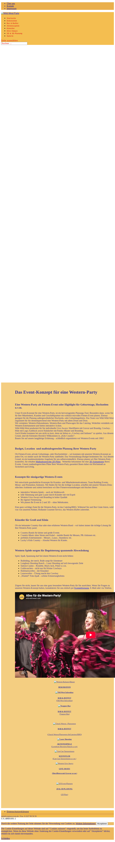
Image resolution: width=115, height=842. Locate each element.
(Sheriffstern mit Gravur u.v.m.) (64, 773)
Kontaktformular (81, 588)
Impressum (11, 8)
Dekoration (12, 21)
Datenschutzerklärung (18, 811)
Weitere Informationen (86, 823)
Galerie (10, 36)
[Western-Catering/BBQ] (64, 724)
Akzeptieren (102, 824)
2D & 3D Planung (14, 33)
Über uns (11, 3)
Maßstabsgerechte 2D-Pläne (48, 461)
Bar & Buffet (12, 23)
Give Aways (12, 31)
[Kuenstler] (64, 751)
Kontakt (10, 6)
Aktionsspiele (13, 26)
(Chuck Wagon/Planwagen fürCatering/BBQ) (64, 734)
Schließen (5, 838)
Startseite (11, 18)
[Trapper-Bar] (64, 706)
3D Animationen (96, 461)
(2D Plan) (64, 794)
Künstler (11, 28)
